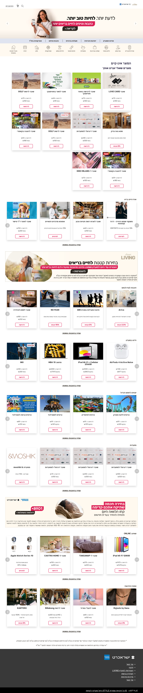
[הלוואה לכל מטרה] (71, 512)
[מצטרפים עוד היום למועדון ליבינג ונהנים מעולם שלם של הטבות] (71, 266)
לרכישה (117, 106)
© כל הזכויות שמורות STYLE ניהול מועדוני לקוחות (106, 690)
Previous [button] (7, 225)
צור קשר (129, 664)
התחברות (9, 6)
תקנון (131, 667)
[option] (21, 220)
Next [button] (137, 225)
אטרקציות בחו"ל (35, 41)
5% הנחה (116, 146)
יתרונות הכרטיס (90, 41)
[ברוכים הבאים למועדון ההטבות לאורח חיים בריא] (71, 23)
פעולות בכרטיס (71, 41)
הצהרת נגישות (127, 673)
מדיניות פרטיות (127, 676)
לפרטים (55, 236)
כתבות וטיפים (54, 41)
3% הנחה (121, 623)
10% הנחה (55, 324)
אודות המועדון (108, 41)
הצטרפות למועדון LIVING (122, 670)
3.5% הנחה (121, 324)
